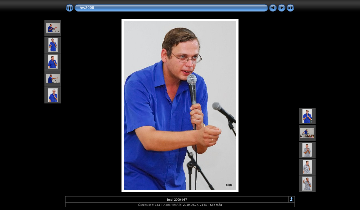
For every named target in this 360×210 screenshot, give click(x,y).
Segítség (216, 204)
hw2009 (87, 7)
